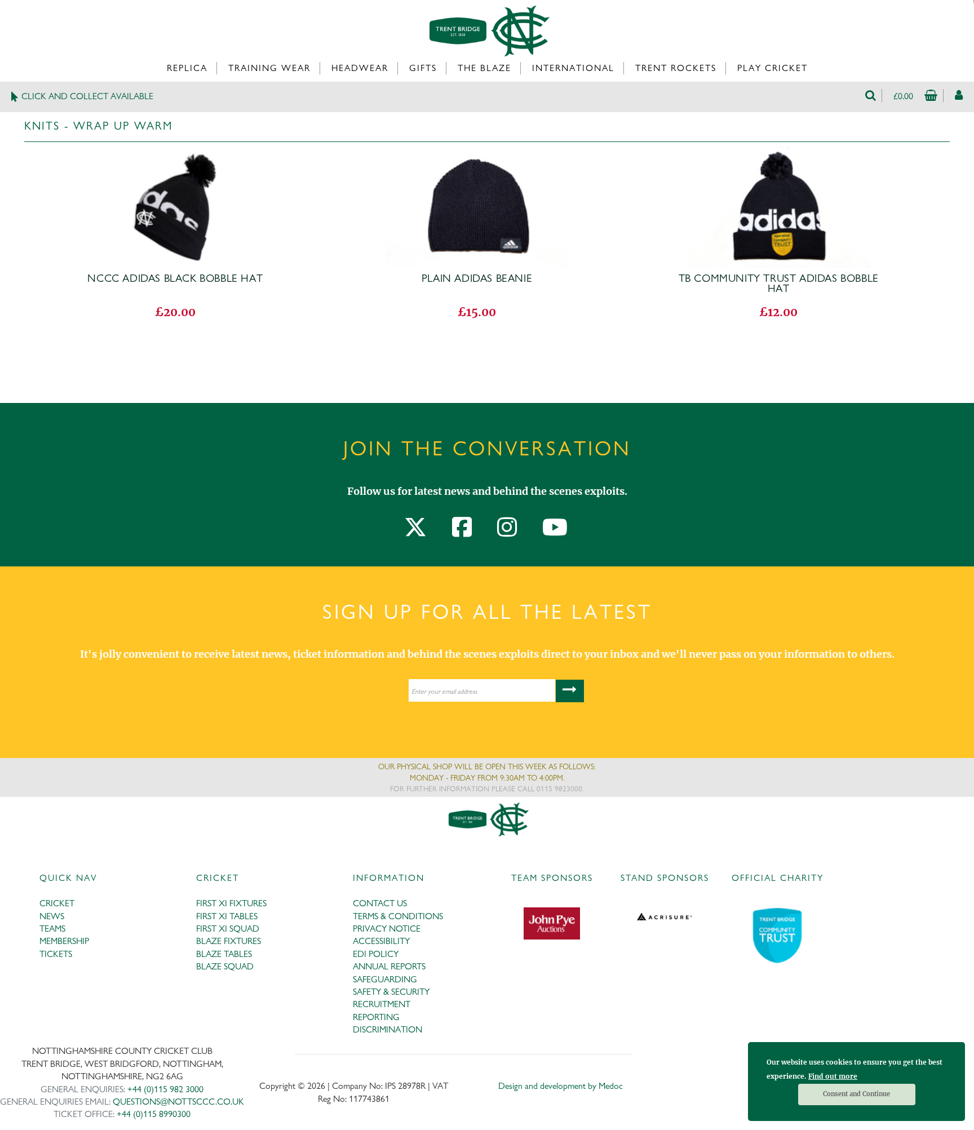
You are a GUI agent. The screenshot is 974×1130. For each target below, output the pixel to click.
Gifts (423, 68)
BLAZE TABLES (224, 954)
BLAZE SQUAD (225, 966)
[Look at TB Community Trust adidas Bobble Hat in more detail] (778, 154)
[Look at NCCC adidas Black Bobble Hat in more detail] (175, 154)
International (573, 68)
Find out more (832, 1076)
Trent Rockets (675, 68)
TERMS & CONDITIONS (398, 916)
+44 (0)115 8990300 (154, 1114)
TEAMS (52, 928)
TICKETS (55, 954)
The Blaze (484, 68)
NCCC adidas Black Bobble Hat (175, 278)
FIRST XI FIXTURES (231, 903)
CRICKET (56, 903)
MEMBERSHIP (64, 941)
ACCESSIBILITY (381, 941)
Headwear (359, 68)
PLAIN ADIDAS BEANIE (477, 278)
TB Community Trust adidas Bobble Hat (779, 283)
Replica (187, 68)
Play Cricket (772, 68)
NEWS (51, 916)
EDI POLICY (376, 954)
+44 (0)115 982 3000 (165, 1089)
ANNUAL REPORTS (389, 966)
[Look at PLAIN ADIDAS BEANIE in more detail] (477, 154)
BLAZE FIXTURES (228, 941)
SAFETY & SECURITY (391, 991)
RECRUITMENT (381, 1004)
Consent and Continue (856, 1094)
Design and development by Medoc (560, 1085)
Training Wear (269, 68)
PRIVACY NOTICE (386, 928)
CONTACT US (380, 903)
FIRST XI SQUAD (227, 928)
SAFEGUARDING (385, 979)
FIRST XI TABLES (227, 916)
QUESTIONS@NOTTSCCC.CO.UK (178, 1101)
